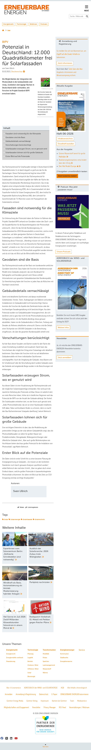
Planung (30, 654)
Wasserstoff (47, 669)
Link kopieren (33, 507)
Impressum (45, 701)
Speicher (46, 661)
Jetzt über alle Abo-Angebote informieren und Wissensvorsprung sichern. (70, 72)
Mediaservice (82, 701)
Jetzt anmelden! (64, 357)
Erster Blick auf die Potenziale (18, 156)
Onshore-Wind (33, 665)
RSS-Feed (62, 707)
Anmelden (8, 694)
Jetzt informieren (65, 63)
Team (72, 701)
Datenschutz (43, 694)
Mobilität (46, 654)
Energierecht (10, 654)
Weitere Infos (63, 327)
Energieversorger (67, 650)
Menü (86, 11)
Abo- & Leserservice (13, 688)
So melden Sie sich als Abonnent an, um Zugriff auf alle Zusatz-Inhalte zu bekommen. (71, 54)
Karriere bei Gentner (59, 701)
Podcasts (43, 24)
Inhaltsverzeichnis (65, 139)
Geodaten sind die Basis (15, 137)
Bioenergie (31, 676)
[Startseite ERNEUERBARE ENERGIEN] (44, 9)
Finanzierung (10, 661)
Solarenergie (15, 519)
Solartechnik (40, 519)
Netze (45, 657)
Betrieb (30, 661)
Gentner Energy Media (15, 701)
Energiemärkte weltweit (14, 657)
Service (82, 650)
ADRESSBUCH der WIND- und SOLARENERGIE (40, 688)
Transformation (49, 650)
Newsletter (36, 707)
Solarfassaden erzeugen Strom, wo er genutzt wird (26, 149)
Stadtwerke (64, 657)
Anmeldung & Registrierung (26, 694)
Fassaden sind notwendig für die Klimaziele (23, 134)
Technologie (21, 24)
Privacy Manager (50, 707)
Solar (6, 519)
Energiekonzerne (66, 661)
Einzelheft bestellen (66, 144)
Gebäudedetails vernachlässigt (18, 141)
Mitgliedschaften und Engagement (16, 707)
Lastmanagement (49, 665)
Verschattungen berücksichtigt (18, 145)
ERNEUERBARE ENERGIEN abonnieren (74, 694)
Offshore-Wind (33, 669)
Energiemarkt (8, 24)
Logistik (30, 657)
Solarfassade (27, 519)
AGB (62, 688)
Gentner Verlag (31, 701)
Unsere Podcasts (63, 252)
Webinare (33, 24)
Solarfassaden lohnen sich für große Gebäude (24, 152)
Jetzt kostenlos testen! (67, 176)
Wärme (45, 673)
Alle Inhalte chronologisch (77, 688)
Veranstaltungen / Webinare (79, 707)
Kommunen (64, 654)
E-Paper (54, 694)
